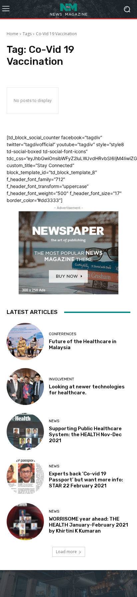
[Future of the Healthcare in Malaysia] (25, 341)
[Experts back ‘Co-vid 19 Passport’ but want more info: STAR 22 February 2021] (25, 476)
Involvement (61, 379)
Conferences (62, 334)
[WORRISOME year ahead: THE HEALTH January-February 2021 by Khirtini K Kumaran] (25, 521)
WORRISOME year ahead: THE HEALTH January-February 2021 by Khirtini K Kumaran (88, 525)
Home (12, 34)
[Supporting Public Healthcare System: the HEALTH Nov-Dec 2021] (25, 431)
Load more (66, 551)
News (54, 421)
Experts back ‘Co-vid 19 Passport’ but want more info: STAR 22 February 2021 (86, 480)
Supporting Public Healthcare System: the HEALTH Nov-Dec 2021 (85, 435)
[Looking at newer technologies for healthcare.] (25, 386)
